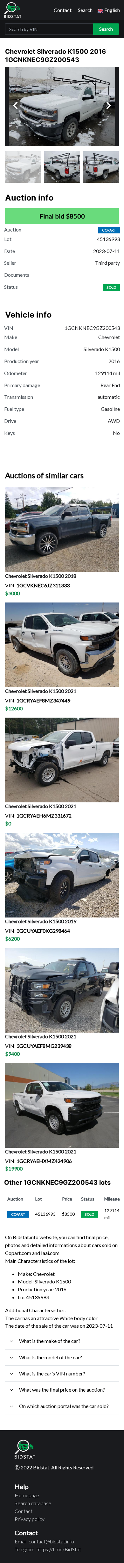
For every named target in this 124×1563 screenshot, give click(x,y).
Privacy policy (30, 1519)
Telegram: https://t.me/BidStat (48, 1549)
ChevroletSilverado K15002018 (40, 576)
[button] (109, 10)
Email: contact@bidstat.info (44, 1541)
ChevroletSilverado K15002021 (40, 691)
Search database (33, 1503)
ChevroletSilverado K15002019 (40, 921)
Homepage (27, 1495)
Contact (63, 10)
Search (85, 10)
